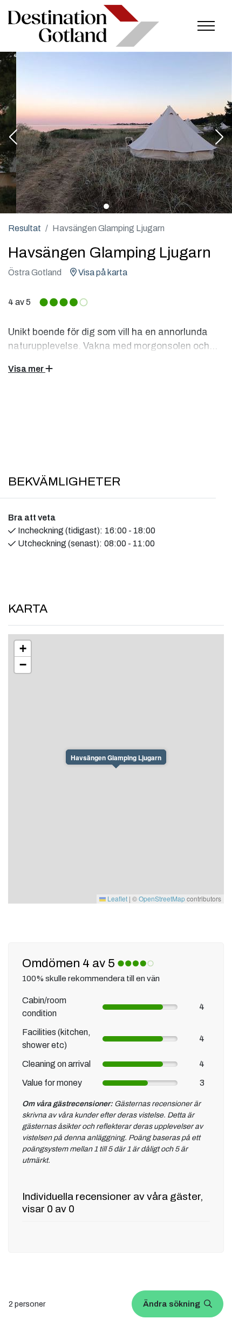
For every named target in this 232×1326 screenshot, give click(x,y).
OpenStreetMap (162, 898)
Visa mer (26, 368)
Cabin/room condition (44, 1007)
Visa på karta (102, 272)
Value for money (52, 1082)
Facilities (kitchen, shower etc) (56, 1039)
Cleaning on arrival (56, 1063)
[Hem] (83, 26)
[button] (13, 138)
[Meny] (206, 26)
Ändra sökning (172, 1304)
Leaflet (116, 898)
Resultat (24, 228)
